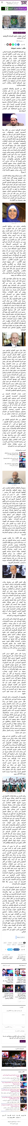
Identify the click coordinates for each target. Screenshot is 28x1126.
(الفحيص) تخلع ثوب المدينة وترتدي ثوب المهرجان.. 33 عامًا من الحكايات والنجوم (14, 1064)
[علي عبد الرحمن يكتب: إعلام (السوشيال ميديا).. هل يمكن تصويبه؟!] (22, 460)
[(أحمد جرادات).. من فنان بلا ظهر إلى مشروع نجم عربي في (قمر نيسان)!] (23, 1107)
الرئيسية (22, 1115)
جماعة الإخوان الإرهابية (21, 944)
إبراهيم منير (15, 942)
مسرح (3, 1115)
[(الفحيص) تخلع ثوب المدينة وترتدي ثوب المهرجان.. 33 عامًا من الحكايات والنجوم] (7, 988)
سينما (8, 1115)
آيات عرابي (20, 942)
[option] (14, 1059)
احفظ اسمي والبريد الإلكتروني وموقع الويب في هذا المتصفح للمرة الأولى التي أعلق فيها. (14, 1037)
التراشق (5, 942)
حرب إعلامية (14, 944)
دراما (17, 1115)
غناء (13, 1115)
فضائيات (19, 33)
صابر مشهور (23, 946)
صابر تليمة (8, 944)
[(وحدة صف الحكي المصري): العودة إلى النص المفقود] (23, 1077)
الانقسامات (9, 942)
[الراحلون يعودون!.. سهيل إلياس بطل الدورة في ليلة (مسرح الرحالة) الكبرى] (22, 465)
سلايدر (23, 33)
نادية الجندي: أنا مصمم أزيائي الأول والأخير (21, 958)
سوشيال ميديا (10, 1117)
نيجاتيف (15, 33)
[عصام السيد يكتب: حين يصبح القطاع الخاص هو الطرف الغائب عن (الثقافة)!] (22, 454)
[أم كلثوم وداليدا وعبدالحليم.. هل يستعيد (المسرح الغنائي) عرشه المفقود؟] (23, 1092)
